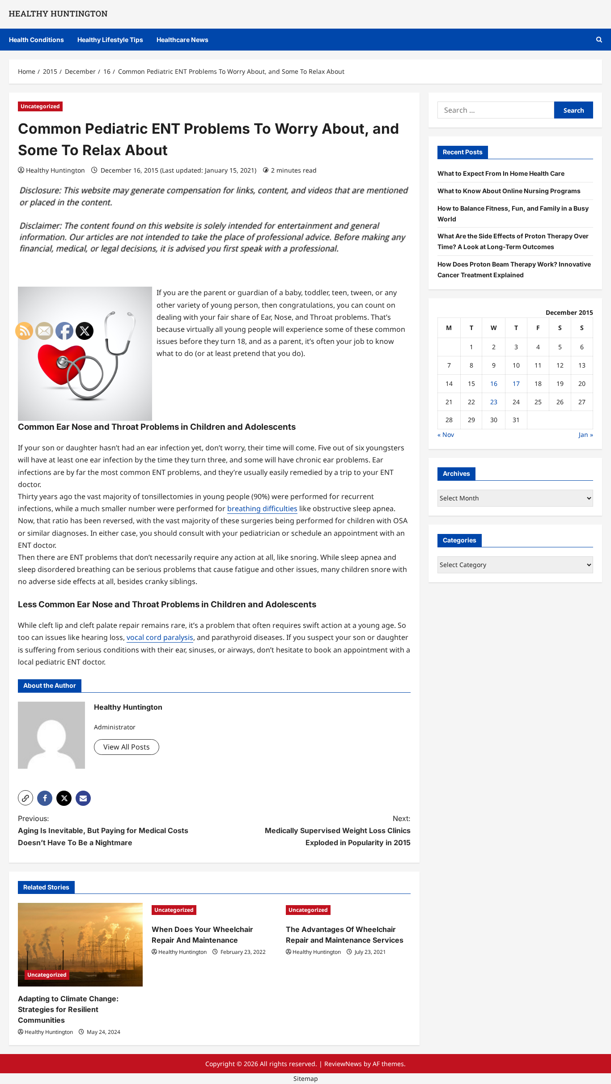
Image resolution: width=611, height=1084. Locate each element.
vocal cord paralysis (160, 637)
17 (516, 383)
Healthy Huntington (55, 170)
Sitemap (305, 1078)
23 (493, 401)
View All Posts (126, 747)
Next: (338, 830)
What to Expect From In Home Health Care (500, 173)
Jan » (586, 434)
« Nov (445, 434)
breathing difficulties (262, 508)
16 (493, 383)
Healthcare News (182, 39)
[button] (599, 39)
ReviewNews (343, 1063)
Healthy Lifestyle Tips (110, 39)
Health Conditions (36, 39)
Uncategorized (40, 106)
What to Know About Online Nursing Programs (509, 190)
